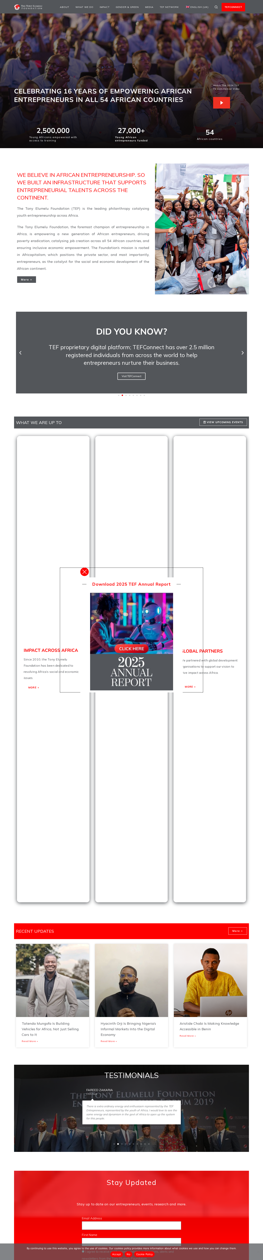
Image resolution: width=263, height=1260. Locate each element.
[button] (20, 352)
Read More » (30, 1041)
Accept (116, 1254)
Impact (105, 7)
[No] (258, 1252)
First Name (90, 1235)
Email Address (92, 1218)
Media (149, 7)
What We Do (84, 7)
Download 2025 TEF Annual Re (126, 584)
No (128, 1254)
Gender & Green (127, 7)
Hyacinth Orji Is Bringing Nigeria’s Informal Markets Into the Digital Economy (128, 1029)
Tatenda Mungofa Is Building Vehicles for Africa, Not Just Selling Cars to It (50, 1029)
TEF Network (169, 7)
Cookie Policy (144, 1254)
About (64, 7)
